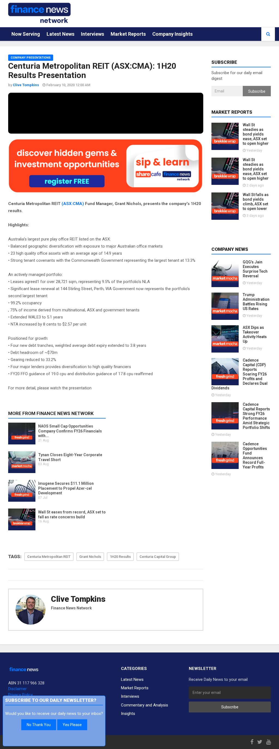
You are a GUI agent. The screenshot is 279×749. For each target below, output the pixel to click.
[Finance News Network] (39, 13)
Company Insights (172, 34)
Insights (128, 713)
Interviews (92, 34)
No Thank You (39, 725)
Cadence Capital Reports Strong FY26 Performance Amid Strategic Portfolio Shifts (256, 416)
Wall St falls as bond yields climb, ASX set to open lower (256, 201)
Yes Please (72, 725)
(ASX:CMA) (73, 203)
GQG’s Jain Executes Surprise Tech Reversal (255, 269)
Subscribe (256, 91)
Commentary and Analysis (144, 705)
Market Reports (128, 34)
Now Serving (25, 34)
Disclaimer (17, 688)
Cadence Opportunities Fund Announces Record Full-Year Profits (255, 455)
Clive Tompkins (78, 599)
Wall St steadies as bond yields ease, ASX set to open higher (256, 134)
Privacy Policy (20, 694)
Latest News (60, 34)
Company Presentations (31, 57)
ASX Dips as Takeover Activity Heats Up (255, 334)
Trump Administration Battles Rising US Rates (256, 302)
